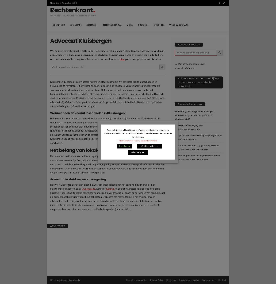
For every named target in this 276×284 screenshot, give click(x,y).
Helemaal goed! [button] (138, 152)
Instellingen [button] (124, 146)
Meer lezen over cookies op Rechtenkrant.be (138, 141)
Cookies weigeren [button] (149, 146)
